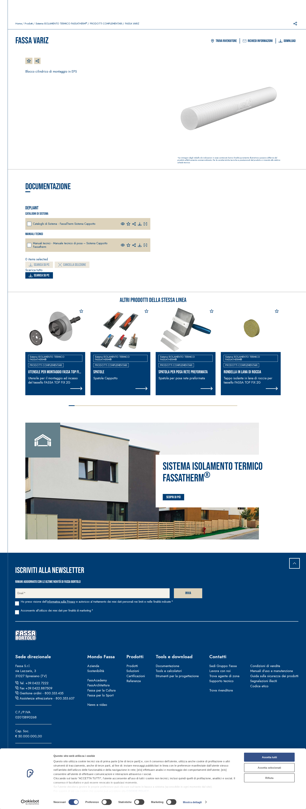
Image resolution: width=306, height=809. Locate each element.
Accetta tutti (269, 757)
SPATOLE (98, 372)
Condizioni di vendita (265, 666)
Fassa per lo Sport (100, 695)
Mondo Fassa (101, 656)
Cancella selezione (74, 265)
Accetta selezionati (269, 767)
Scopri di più (173, 497)
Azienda (93, 666)
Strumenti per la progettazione (177, 676)
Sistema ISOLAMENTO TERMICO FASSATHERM (61, 23)
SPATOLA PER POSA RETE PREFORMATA (183, 372)
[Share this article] (295, 23)
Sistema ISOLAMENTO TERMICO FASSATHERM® (47, 358)
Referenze (133, 681)
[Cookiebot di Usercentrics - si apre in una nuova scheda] (30, 802)
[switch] (107, 802)
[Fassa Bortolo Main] (25, 635)
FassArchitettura (98, 685)
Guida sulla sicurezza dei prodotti (274, 676)
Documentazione (167, 666)
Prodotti (29, 23)
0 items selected (36, 259)
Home (18, 23)
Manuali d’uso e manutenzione (271, 670)
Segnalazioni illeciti (263, 681)
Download (290, 41)
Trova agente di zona (224, 676)
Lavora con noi (220, 670)
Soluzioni (132, 670)
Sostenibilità (95, 670)
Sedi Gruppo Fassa (223, 666)
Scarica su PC (41, 265)
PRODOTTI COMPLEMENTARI (106, 23)
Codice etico (259, 686)
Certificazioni (135, 676)
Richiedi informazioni (260, 41)
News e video (97, 704)
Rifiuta (269, 777)
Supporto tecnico (221, 681)
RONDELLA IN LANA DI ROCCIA (242, 372)
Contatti (217, 656)
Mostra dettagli (192, 802)
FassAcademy (97, 680)
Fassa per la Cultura (101, 690)
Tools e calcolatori (169, 670)
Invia (188, 593)
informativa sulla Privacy (61, 602)
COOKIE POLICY (137, 791)
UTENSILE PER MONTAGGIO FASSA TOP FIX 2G (54, 372)
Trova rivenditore (226, 41)
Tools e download (174, 656)
